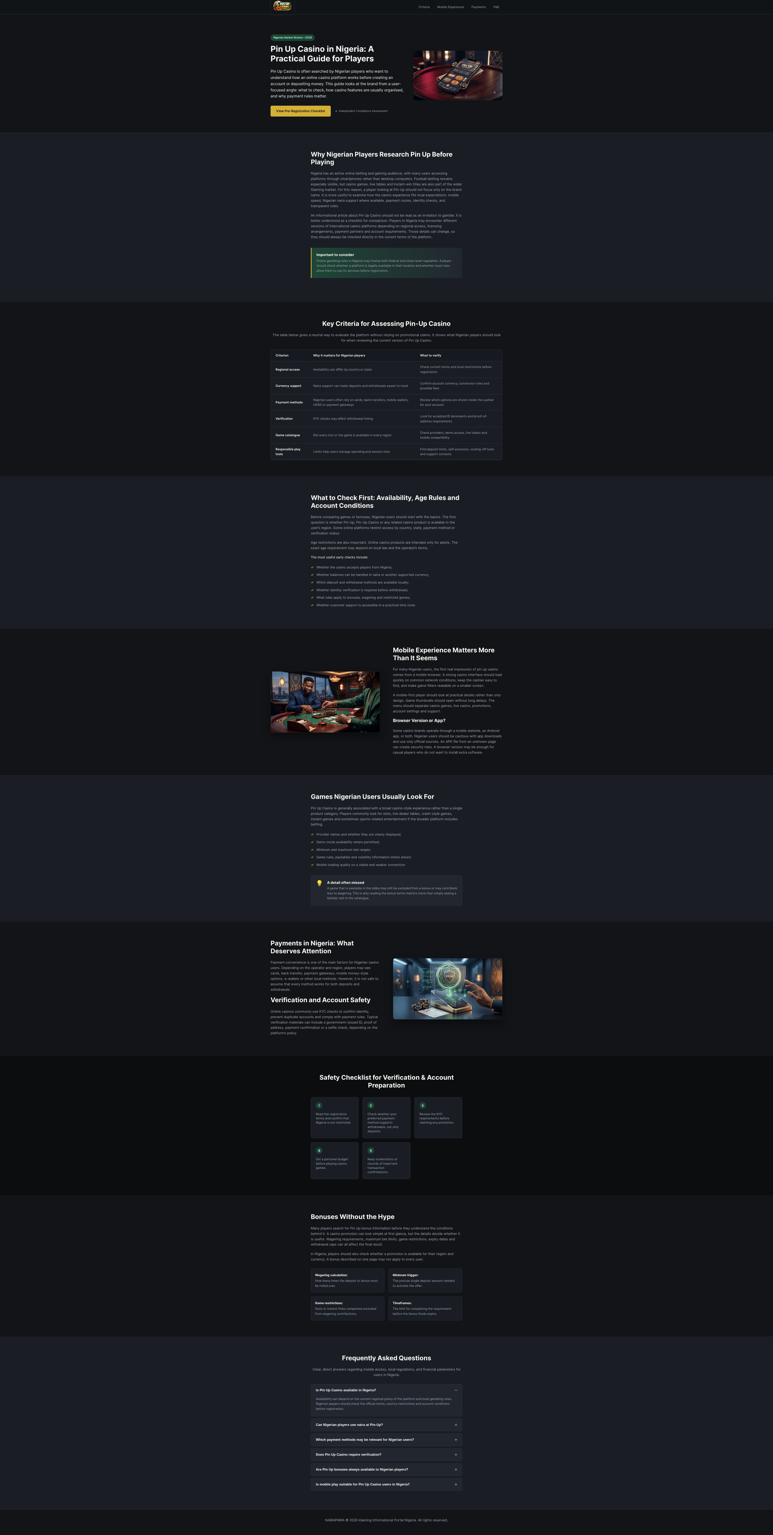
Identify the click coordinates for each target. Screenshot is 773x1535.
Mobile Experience (450, 7)
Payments (478, 7)
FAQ (496, 7)
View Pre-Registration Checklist (300, 111)
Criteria (424, 7)
